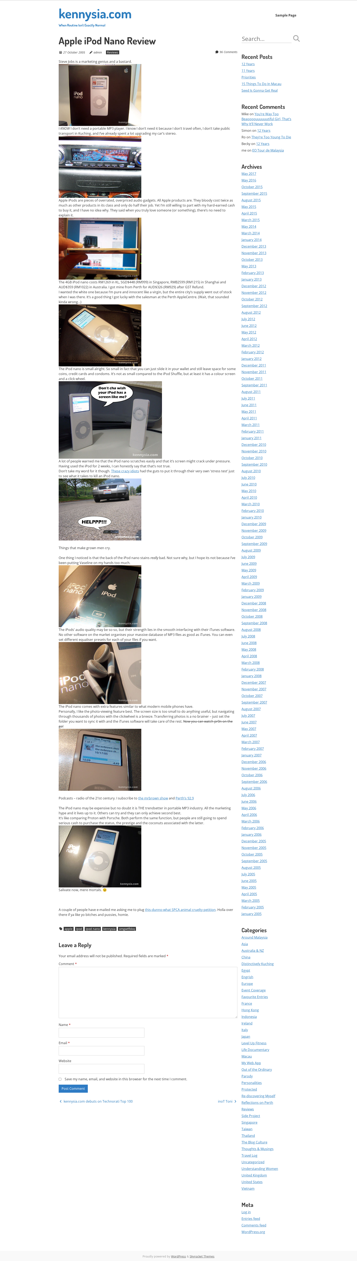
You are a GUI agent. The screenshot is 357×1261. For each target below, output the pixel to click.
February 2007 (253, 748)
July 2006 (248, 795)
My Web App (251, 1063)
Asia (245, 944)
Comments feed (254, 1225)
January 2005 (252, 914)
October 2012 (252, 299)
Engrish (247, 977)
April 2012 (249, 339)
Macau (247, 1056)
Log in (246, 1212)
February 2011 (253, 431)
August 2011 (251, 391)
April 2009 (249, 577)
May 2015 (249, 206)
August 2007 (251, 709)
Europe (247, 983)
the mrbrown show (153, 798)
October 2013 (252, 259)
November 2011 (254, 372)
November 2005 (254, 847)
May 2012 (249, 332)
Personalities (252, 1083)
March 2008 (251, 662)
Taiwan (247, 1129)
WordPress (178, 1256)
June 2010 (249, 484)
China (246, 957)
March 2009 (251, 583)
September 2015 (254, 193)
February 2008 (253, 669)
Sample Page (285, 15)
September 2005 (254, 861)
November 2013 (254, 253)
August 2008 (251, 629)
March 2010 (251, 504)
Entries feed (251, 1218)
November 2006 (254, 768)
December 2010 (254, 444)
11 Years (248, 70)
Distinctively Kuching (258, 964)
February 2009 (253, 590)
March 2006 (251, 821)
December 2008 (254, 603)
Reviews (112, 52)
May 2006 (249, 808)
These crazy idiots (125, 471)
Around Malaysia (255, 937)
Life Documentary (255, 1049)
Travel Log (249, 1155)
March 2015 (251, 220)
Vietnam (248, 1188)
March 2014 (251, 233)
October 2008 (252, 616)
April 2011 (249, 418)
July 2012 (248, 319)
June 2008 (249, 643)
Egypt (246, 970)
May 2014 (249, 226)
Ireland (247, 1023)
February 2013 (253, 273)
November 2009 (254, 530)
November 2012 (254, 292)
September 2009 (254, 543)
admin (98, 52)
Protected (249, 1089)
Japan (246, 1036)
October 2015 (252, 187)
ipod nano (93, 929)
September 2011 (254, 385)
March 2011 (251, 425)
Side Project (251, 1116)
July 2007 (248, 715)
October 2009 (252, 537)
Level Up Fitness (254, 1043)
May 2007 (249, 729)
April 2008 (249, 656)
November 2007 (254, 689)
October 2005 (252, 854)
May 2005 (249, 887)
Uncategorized (253, 1162)
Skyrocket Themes (202, 1256)
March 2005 (251, 900)
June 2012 (249, 325)
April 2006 (249, 814)
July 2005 (248, 874)
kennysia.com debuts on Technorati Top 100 (98, 1101)
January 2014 (252, 239)
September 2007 (254, 702)
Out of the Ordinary (257, 1069)
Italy (245, 1030)
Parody (247, 1076)
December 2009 (254, 524)
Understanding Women (260, 1168)
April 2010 (249, 497)
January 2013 (252, 279)
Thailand (248, 1135)
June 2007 (249, 722)
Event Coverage (254, 990)
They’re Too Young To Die (271, 137)
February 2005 (253, 907)
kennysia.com (95, 16)
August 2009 (251, 550)
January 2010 (252, 517)
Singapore (249, 1122)
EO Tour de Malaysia (268, 150)
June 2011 (249, 405)
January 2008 (252, 676)
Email (64, 1043)
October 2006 (252, 775)
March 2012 (251, 345)
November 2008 (254, 610)
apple (69, 929)
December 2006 (254, 762)
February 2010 (253, 510)
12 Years (248, 64)
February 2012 (253, 352)
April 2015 (249, 213)
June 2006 (249, 801)
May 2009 (249, 570)
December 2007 (254, 682)
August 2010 (251, 471)
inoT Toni (225, 1101)
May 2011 (249, 411)
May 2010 (249, 491)
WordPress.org (253, 1232)
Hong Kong (250, 1010)
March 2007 (251, 742)
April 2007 (249, 735)
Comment (68, 964)
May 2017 (249, 173)
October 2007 (252, 695)
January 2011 (252, 438)
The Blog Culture (254, 1142)
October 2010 (252, 458)
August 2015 (251, 200)
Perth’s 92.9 (185, 798)
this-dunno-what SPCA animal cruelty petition (180, 909)
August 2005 (251, 867)
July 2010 (248, 477)
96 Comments (228, 52)
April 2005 (249, 894)
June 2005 (249, 881)
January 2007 (252, 755)
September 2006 (254, 781)
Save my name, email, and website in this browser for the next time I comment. (126, 1079)
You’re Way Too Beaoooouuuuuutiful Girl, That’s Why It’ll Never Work (266, 119)
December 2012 (254, 286)
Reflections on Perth (257, 1102)
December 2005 (254, 841)
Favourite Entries (255, 997)
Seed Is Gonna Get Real (260, 90)
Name (65, 1024)
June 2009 (249, 563)
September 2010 (254, 464)
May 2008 (249, 649)
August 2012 (251, 312)
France (247, 1003)
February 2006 (253, 828)
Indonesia (249, 1016)
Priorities (249, 77)
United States (252, 1182)
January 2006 (252, 834)
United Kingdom (254, 1175)
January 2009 (252, 596)
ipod (79, 929)
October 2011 (252, 378)
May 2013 (249, 266)
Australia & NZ (253, 950)
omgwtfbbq (127, 929)
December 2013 (254, 246)
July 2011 (248, 398)
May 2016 (249, 180)
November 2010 (254, 451)
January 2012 (252, 358)
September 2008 (254, 623)
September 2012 (254, 306)
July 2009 (248, 557)
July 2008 (248, 636)
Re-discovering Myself (258, 1096)
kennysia (109, 929)
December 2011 (254, 365)
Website (65, 1061)
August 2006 (251, 788)
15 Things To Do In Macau (261, 84)
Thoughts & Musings (258, 1149)
